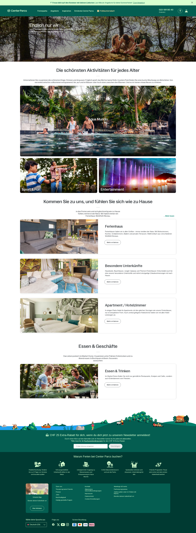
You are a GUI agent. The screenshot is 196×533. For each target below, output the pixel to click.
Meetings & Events (120, 486)
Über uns (59, 486)
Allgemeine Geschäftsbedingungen (93, 490)
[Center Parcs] (17, 11)
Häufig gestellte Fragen (64, 500)
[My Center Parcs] (186, 11)
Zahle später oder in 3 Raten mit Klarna (125, 492)
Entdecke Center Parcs (84, 11)
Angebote (55, 11)
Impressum (89, 493)
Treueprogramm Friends (64, 489)
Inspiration (66, 11)
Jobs (57, 495)
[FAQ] (180, 11)
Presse (58, 492)
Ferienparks (42, 11)
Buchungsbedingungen (93, 441)
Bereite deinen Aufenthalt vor (124, 496)
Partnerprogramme (120, 489)
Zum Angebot (139, 3)
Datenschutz (89, 496)
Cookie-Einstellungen (92, 499)
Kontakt (87, 486)
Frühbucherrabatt (107, 11)
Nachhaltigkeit (61, 497)
